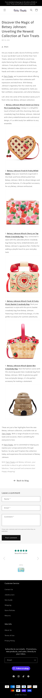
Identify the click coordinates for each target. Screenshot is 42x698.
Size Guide (8, 600)
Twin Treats (8, 76)
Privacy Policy (10, 641)
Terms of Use (9, 635)
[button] (4, 10)
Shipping (8, 605)
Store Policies (10, 610)
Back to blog (23, 480)
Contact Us (9, 589)
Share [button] (6, 47)
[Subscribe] (34, 660)
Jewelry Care (9, 595)
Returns (8, 616)
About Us (8, 630)
